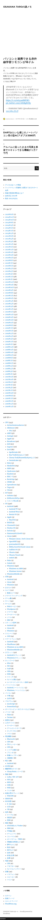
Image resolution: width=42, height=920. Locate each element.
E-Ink (9, 804)
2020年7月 (9, 295)
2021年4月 (9, 271)
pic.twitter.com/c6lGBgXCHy (18, 103)
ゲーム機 (8, 598)
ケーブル (10, 815)
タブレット (9, 652)
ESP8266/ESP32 (13, 498)
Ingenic (10, 447)
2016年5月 (9, 404)
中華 (8, 696)
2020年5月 (9, 301)
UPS (8, 747)
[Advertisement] (21, 35)
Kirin (9, 463)
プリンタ (10, 752)
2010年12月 (9, 406)
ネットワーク (10, 660)
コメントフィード (11, 901)
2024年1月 (9, 228)
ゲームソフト (12, 834)
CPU (6, 422)
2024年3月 (9, 225)
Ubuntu (12, 552)
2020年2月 (9, 309)
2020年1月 (9, 312)
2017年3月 (9, 387)
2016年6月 (9, 401)
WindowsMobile (13, 574)
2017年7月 (9, 385)
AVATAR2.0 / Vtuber (15, 826)
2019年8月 (9, 325)
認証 (8, 620)
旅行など (10, 850)
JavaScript (11, 704)
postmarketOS (14, 544)
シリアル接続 (12, 750)
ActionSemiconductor (15, 425)
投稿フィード (10, 898)
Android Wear (14, 512)
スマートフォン (10, 639)
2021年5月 (9, 268)
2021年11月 (9, 252)
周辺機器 (31, 119)
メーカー (8, 712)
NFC (8, 780)
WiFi (9, 674)
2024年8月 (9, 222)
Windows (10, 566)
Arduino (10, 495)
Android (10, 506)
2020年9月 (9, 290)
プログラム (9, 701)
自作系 (9, 698)
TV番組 (9, 831)
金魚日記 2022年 (11, 196)
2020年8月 (9, 293)
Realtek (10, 474)
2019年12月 (9, 314)
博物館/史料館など (13, 842)
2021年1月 (9, 279)
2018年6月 (9, 363)
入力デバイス (10, 723)
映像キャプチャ (12, 755)
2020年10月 (9, 287)
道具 (35, 119)
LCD (8, 807)
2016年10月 (9, 393)
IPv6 (9, 663)
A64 (10, 430)
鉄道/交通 (10, 855)
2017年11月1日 (12, 111)
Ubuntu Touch (14, 555)
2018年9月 (9, 355)
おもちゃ (8, 587)
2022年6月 (9, 236)
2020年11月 (9, 285)
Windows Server (15, 571)
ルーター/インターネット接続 (17, 682)
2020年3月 (9, 306)
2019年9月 (9, 323)
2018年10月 (9, 352)
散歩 (8, 847)
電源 (6, 861)
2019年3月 (9, 339)
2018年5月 (9, 366)
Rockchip (10, 479)
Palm (9, 560)
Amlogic (10, 436)
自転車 (7, 798)
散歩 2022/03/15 (11, 198)
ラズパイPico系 (12, 501)
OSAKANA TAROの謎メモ (17, 6)
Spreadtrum (11, 485)
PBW (9, 828)
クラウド (10, 612)
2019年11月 (9, 317)
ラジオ (9, 790)
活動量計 (10, 758)
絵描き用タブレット (12, 793)
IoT (27, 119)
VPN (8, 671)
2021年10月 (9, 255)
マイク (9, 880)
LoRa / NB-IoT (12, 777)
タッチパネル (12, 731)
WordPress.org (11, 904)
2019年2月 (9, 341)
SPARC (9, 482)
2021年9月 (9, 258)
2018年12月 (9, 347)
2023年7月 (9, 231)
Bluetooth (11, 739)
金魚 (8, 853)
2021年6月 (9, 266)
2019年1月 (9, 344)
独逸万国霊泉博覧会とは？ (14, 193)
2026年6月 (9, 214)
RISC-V (10, 476)
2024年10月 (9, 220)
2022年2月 (9, 244)
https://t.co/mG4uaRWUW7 (17, 100)
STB (6, 577)
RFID (9, 782)
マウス (9, 734)
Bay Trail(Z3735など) (17, 455)
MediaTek (11, 466)
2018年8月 (9, 358)
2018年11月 (9, 350)
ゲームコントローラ (14, 728)
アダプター (11, 866)
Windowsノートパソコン (16, 690)
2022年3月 (9, 241)
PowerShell (11, 706)
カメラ (7, 590)
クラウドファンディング (13, 596)
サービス (8, 604)
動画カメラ (11, 593)
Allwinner (11, 428)
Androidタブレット (14, 655)
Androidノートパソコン (15, 688)
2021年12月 (9, 249)
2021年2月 (9, 277)
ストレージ (9, 633)
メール (9, 617)
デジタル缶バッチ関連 (13, 185)
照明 (8, 820)
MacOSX (12, 520)
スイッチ (10, 677)
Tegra (9, 487)
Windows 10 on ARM (15, 647)
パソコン (8, 693)
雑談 (6, 823)
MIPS (9, 468)
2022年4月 (9, 239)
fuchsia (10, 531)
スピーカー (11, 877)
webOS (11, 558)
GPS (8, 742)
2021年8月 (9, 260)
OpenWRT (13, 541)
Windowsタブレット (14, 658)
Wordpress (11, 609)
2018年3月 (9, 371)
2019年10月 (9, 320)
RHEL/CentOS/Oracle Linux (19, 547)
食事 (8, 858)
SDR (8, 785)
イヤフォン (11, 874)
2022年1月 (9, 247)
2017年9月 (9, 382)
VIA (8, 490)
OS (6, 504)
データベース (12, 614)
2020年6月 (9, 298)
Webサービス (12, 606)
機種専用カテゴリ (11, 769)
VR (8, 809)
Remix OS (13, 514)
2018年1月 (9, 374)
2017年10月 (9, 379)
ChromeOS (11, 525)
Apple (9, 439)
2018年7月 (9, 360)
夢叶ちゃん (11, 844)
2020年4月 (9, 304)
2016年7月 (9, 398)
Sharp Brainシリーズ (15, 771)
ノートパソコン (10, 685)
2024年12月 (9, 217)
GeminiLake (13, 460)
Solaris (9, 563)
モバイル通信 (12, 679)
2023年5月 (9, 233)
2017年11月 (9, 377)
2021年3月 (9, 274)
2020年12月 (9, 282)
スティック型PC (11, 623)
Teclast (10, 717)
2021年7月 (9, 263)
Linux (9, 536)
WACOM (10, 796)
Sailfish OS (13, 550)
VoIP (9, 669)
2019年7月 (9, 328)
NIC (8, 666)
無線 (6, 774)
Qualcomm (11, 471)
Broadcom (11, 441)
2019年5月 (9, 333)
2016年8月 (9, 396)
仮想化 (7, 720)
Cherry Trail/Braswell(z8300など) (22, 458)
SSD (8, 636)
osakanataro (10, 119)
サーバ (7, 601)
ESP (8, 444)
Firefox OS (11, 528)
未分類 (7, 766)
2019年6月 (9, 331)
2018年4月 (9, 369)
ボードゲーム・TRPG (14, 839)
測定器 (9, 817)
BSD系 (9, 522)
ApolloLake (13, 452)
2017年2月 (9, 390)
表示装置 (8, 801)
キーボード (11, 725)
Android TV (13, 509)
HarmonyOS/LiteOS (14, 533)
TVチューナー (12, 744)
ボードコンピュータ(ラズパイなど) (17, 709)
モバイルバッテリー (14, 869)
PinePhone (11, 644)
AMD (9, 433)
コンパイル (11, 836)
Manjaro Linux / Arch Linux (19, 539)
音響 (6, 872)
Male (9, 715)
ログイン (8, 896)
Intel (9, 449)
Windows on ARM (16, 568)
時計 (6, 761)
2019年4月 (9, 336)
